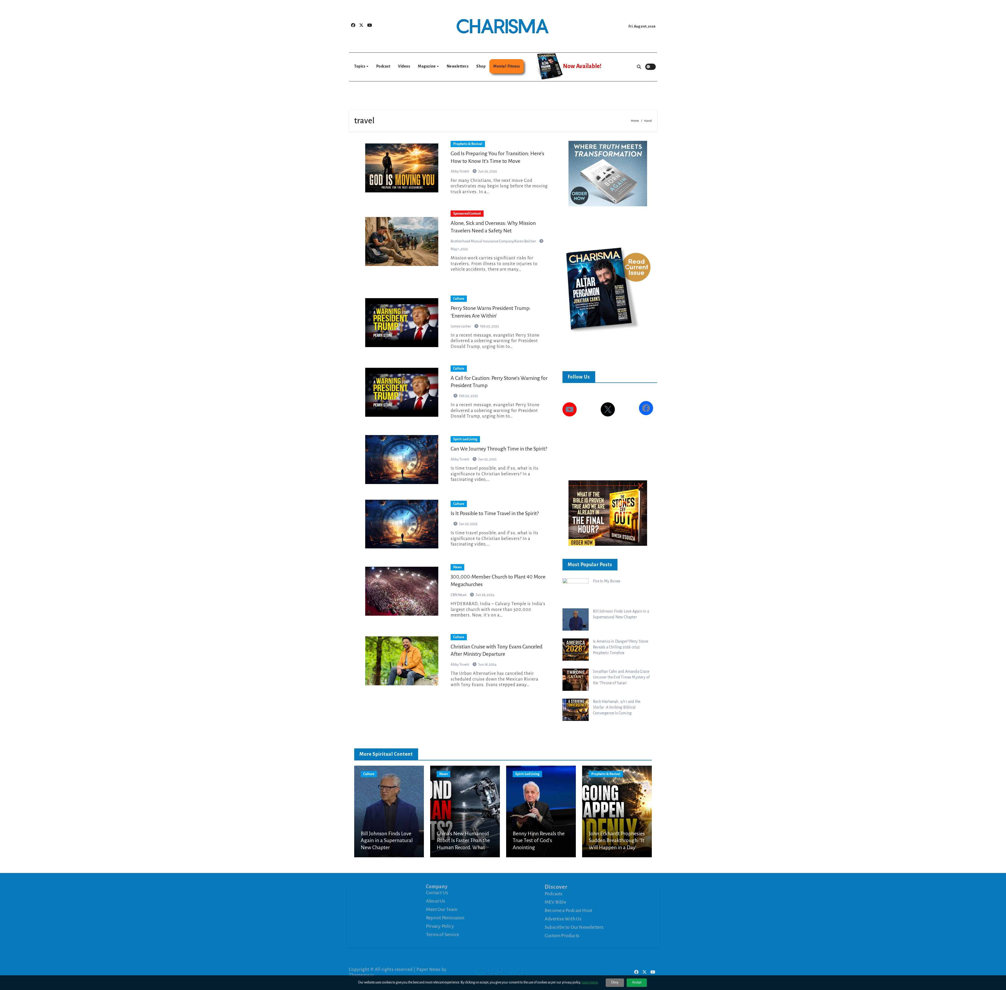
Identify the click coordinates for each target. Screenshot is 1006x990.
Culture (458, 299)
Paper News (429, 969)
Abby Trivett (460, 171)
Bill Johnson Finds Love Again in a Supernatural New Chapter (387, 840)
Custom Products (562, 935)
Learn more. (590, 982)
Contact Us (437, 892)
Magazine (427, 66)
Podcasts (553, 893)
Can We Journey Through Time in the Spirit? (499, 449)
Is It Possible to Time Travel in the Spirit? (495, 513)
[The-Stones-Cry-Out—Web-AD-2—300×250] (607, 513)
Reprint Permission (445, 917)
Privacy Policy (440, 926)
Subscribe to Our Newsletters (574, 927)
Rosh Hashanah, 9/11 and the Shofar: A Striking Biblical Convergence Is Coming (616, 707)
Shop (480, 66)
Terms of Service (442, 934)
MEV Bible (555, 902)
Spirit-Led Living (465, 439)
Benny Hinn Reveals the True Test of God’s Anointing (539, 840)
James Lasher (461, 326)
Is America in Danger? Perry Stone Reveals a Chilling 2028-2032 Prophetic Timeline (620, 647)
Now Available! (582, 66)
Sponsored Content (467, 213)
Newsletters (458, 66)
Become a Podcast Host (568, 910)
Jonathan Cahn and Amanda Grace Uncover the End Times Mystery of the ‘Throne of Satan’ (621, 677)
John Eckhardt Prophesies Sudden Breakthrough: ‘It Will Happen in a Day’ (617, 840)
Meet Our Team (442, 909)
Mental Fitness (506, 66)
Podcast (383, 66)
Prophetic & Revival (467, 144)
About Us (435, 901)
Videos (404, 66)
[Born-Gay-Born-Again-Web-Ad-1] (607, 173)
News (457, 567)
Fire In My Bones (606, 581)
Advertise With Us (563, 918)
